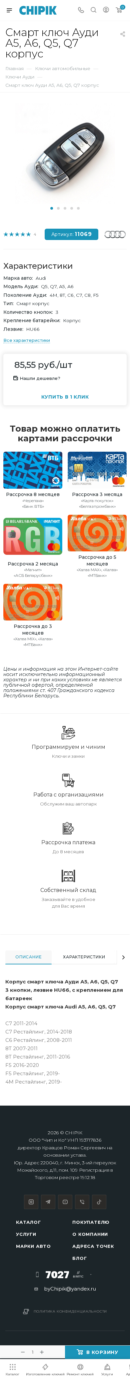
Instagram (31, 1202)
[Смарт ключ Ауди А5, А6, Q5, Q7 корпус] (65, 153)
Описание (28, 956)
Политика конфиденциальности (70, 1311)
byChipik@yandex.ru (70, 1289)
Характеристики (84, 956)
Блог (79, 1258)
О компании (90, 1234)
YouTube (65, 1202)
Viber (82, 1202)
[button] (51, 208)
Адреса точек (93, 1246)
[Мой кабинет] (106, 10)
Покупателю (91, 1222)
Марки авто (33, 1246)
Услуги (26, 1234)
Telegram (48, 1202)
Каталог (28, 1222)
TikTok (99, 1202)
